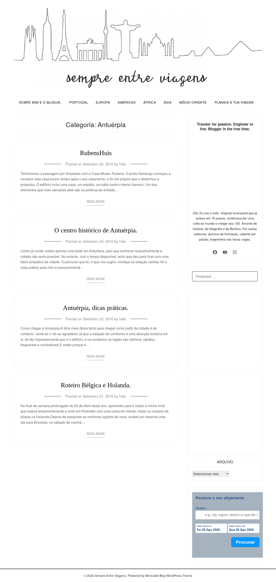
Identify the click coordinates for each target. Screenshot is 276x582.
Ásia (167, 102)
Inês (122, 164)
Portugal (78, 102)
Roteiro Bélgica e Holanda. (96, 385)
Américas (127, 102)
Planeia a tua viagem (234, 102)
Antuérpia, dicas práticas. (96, 307)
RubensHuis (96, 152)
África (149, 102)
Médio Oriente (193, 102)
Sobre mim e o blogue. (40, 102)
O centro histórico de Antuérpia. (95, 230)
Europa (103, 102)
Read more (96, 201)
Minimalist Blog (155, 575)
